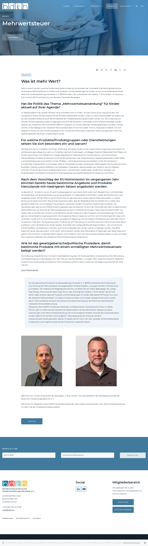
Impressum (8, 518)
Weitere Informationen (131, 543)
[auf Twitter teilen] (102, 70)
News (111, 6)
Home (66, 6)
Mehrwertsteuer (26, 23)
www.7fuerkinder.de (29, 270)
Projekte (96, 6)
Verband (79, 6)
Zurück (32, 421)
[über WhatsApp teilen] (120, 70)
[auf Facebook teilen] (97, 70)
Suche (137, 6)
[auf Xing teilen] (111, 70)
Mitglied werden (123, 510)
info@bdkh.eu (8, 510)
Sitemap (37, 518)
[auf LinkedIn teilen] (106, 70)
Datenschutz (23, 518)
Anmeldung (133, 455)
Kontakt (125, 6)
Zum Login (123, 502)
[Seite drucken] (125, 70)
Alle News (13, 37)
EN (142, 6)
